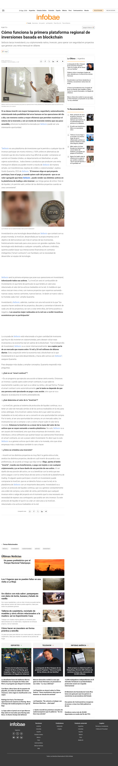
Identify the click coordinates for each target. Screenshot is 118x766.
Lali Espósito (49, 23)
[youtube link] (13, 737)
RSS (39, 748)
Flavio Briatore (66, 23)
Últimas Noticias (38, 745)
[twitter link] (17, 733)
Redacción (59, 726)
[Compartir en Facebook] (45, 61)
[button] (3, 10)
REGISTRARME (98, 10)
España (58, 10)
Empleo (60, 729)
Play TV (4, 27)
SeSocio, (5, 548)
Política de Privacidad (102, 729)
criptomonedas (26, 548)
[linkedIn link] (21, 737)
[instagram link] (21, 733)
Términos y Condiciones (101, 726)
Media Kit (80, 740)
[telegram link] (17, 737)
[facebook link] (13, 733)
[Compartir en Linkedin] (53, 61)
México (64, 10)
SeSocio (43, 124)
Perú (70, 10)
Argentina (32, 10)
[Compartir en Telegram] (57, 61)
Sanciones (35, 23)
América (38, 726)
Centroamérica (78, 10)
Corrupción (42, 23)
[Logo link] (48, 17)
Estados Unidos (41, 10)
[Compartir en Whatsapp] (41, 61)
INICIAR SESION (110, 10)
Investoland (15, 548)
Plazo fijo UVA (57, 23)
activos (37, 548)
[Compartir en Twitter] (49, 61)
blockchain (46, 548)
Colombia (51, 10)
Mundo (86, 10)
